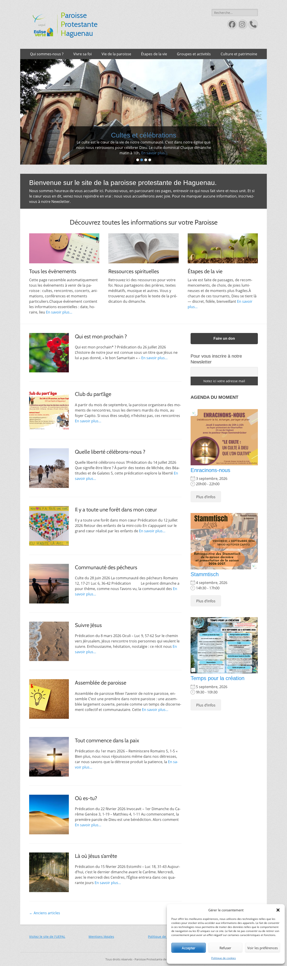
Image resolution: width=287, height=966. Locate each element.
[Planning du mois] (143, 116)
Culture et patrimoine (239, 54)
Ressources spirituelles (133, 281)
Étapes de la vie (154, 54)
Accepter (188, 948)
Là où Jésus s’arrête (96, 865)
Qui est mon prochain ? (101, 346)
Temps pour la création (217, 688)
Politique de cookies (223, 958)
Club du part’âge (93, 403)
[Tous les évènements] (64, 258)
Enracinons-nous (210, 480)
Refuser (225, 948)
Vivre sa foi (82, 54)
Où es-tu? (86, 808)
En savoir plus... (159, 162)
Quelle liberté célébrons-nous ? (110, 461)
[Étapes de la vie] (223, 258)
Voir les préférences (262, 948)
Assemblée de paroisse (100, 692)
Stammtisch (205, 584)
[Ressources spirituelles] (143, 258)
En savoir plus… (154, 367)
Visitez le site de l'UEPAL (47, 946)
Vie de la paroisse (116, 54)
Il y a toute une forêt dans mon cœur (116, 519)
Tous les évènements (52, 281)
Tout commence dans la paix (107, 750)
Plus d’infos (205, 506)
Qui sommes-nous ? (46, 54)
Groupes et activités (194, 54)
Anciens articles (44, 922)
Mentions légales (101, 946)
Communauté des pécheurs (106, 577)
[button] (278, 910)
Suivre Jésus (88, 634)
